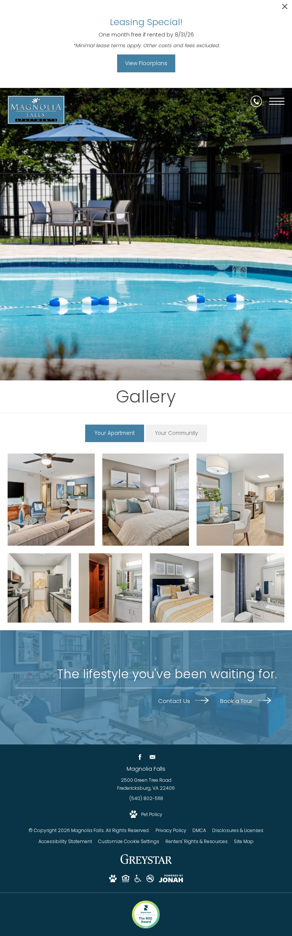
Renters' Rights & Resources (196, 841)
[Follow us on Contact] (152, 757)
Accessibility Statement (65, 841)
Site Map (244, 841)
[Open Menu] (276, 101)
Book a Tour (237, 701)
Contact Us (175, 701)
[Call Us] (256, 101)
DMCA (199, 830)
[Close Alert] (285, 8)
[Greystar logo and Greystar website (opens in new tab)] (146, 863)
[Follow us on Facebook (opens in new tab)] (139, 757)
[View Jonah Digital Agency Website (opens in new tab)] (171, 880)
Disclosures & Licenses (237, 830)
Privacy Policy (171, 830)
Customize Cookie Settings (128, 841)
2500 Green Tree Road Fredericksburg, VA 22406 (146, 784)
